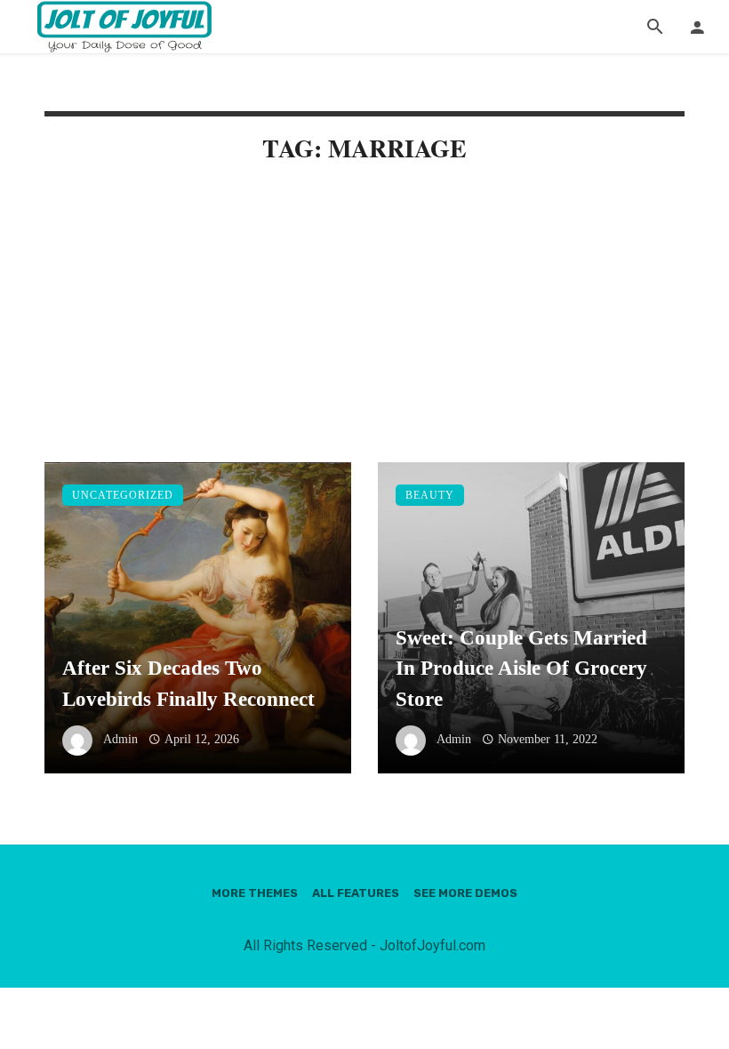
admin (120, 739)
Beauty (429, 495)
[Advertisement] (364, 330)
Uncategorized (122, 495)
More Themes (255, 893)
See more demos (465, 893)
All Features (355, 893)
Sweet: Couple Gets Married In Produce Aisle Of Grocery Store (521, 668)
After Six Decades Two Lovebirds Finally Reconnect (188, 683)
